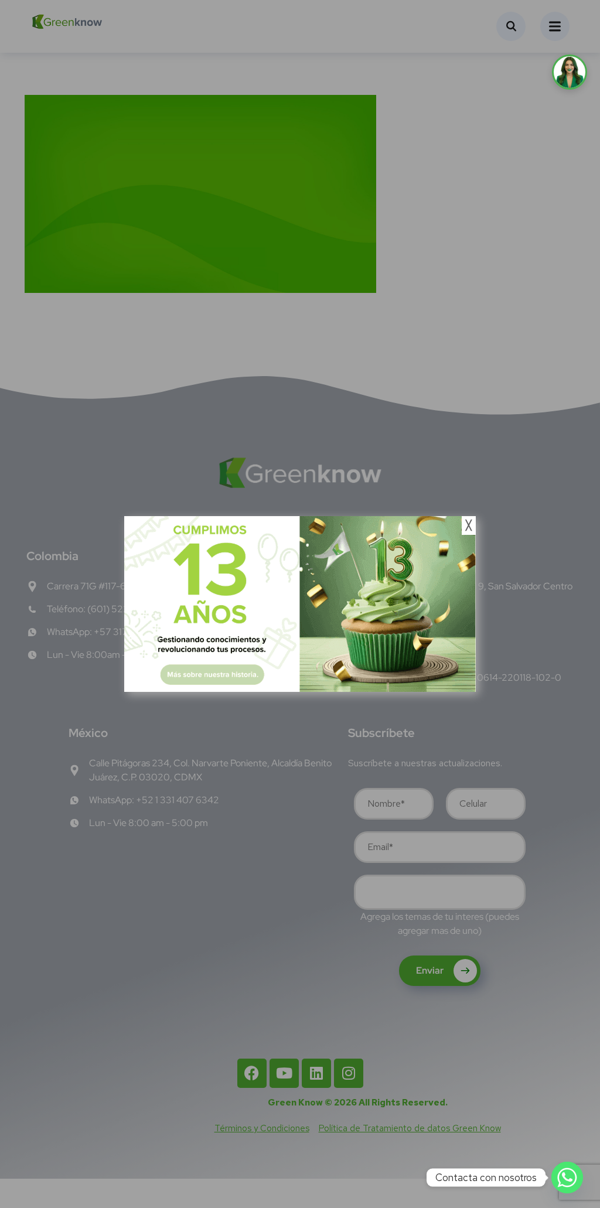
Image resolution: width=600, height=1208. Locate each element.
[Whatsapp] (567, 1177)
